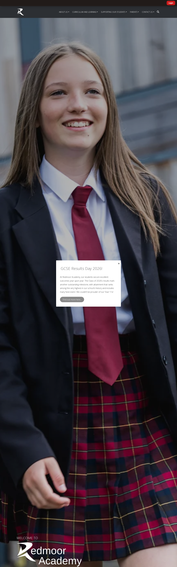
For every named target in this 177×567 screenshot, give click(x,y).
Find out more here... (72, 299)
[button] (158, 12)
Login (171, 3)
